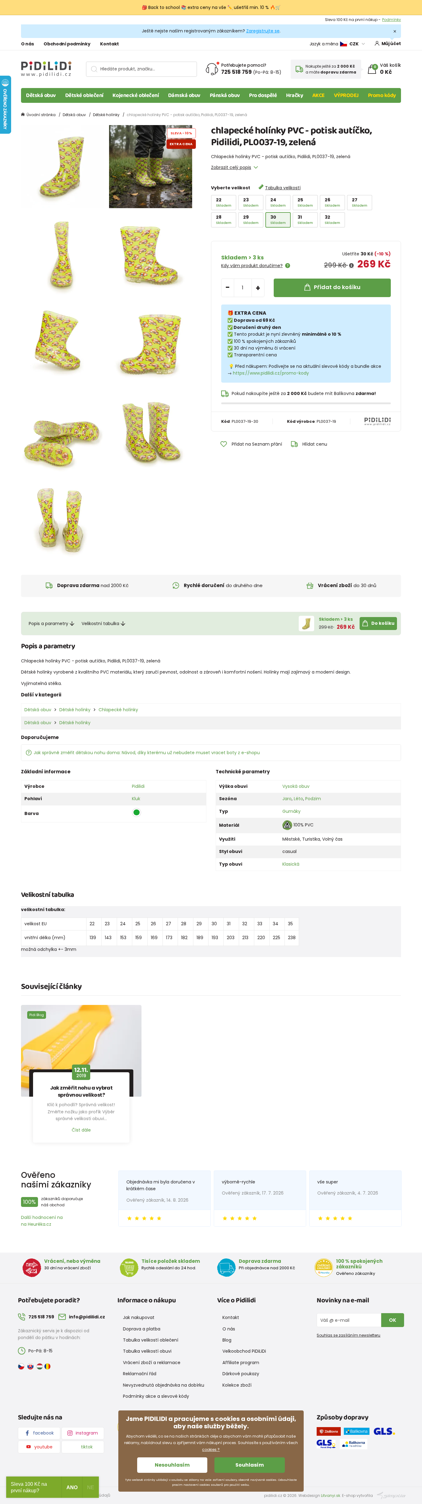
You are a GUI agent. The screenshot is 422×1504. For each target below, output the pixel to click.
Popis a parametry (48, 623)
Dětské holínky (106, 114)
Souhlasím (249, 1464)
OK (392, 1320)
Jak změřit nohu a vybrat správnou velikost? (81, 1091)
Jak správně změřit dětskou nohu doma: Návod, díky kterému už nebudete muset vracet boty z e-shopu (147, 753)
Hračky (294, 95)
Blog (226, 1340)
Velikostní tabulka (100, 623)
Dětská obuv (41, 95)
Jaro (287, 799)
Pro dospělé (263, 95)
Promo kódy (382, 95)
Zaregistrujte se (263, 31)
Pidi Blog (36, 1014)
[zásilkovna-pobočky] (330, 1433)
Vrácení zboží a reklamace (151, 1362)
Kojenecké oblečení (135, 95)
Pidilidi (138, 786)
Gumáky (291, 811)
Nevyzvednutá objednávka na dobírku (163, 1385)
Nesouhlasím (172, 1464)
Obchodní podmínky (67, 44)
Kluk (136, 799)
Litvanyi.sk (330, 1495)
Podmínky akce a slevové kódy (156, 1396)
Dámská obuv (184, 95)
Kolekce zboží (236, 1385)
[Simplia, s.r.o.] (391, 1495)
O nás (27, 44)
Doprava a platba (141, 1329)
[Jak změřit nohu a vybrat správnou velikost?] (81, 1051)
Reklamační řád (139, 1374)
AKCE (318, 95)
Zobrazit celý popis (231, 167)
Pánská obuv (225, 95)
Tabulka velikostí (283, 188)
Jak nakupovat (138, 1317)
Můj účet (391, 43)
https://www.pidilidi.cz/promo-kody (271, 373)
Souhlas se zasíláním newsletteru (348, 1335)
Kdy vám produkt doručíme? (252, 266)
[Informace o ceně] (351, 265)
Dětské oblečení (84, 95)
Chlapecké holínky (118, 710)
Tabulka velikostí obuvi (147, 1351)
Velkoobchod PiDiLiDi (244, 1351)
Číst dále (81, 1130)
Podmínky (391, 19)
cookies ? (211, 1449)
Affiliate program (240, 1362)
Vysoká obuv (296, 786)
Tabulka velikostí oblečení (150, 1340)
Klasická (290, 864)
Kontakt (109, 44)
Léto (298, 799)
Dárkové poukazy (240, 1374)
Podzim (313, 799)
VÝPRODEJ (346, 95)
